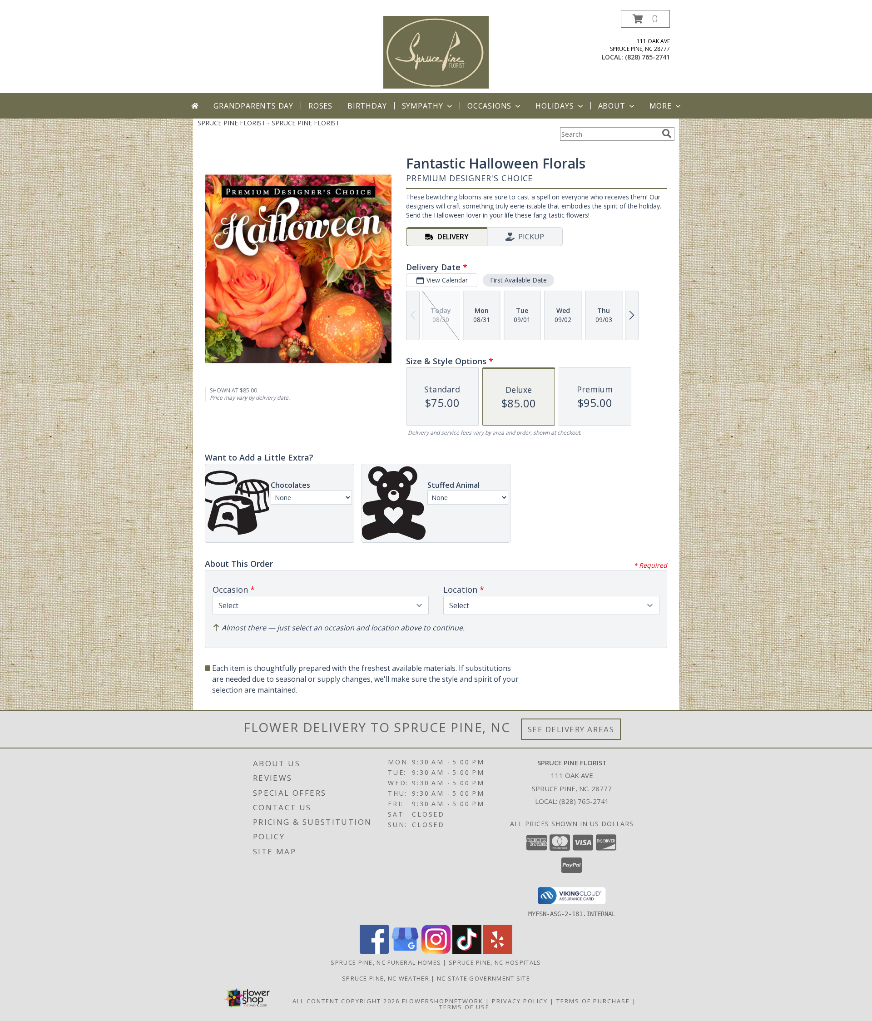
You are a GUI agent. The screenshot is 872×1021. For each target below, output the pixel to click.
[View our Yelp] (497, 951)
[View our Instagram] (436, 951)
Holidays (554, 106)
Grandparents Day (253, 106)
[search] (666, 134)
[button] (645, 19)
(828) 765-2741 (647, 57)
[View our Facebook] (374, 951)
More (660, 106)
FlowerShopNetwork (442, 1001)
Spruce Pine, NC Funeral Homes (386, 962)
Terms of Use (464, 1007)
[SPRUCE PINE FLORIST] (436, 51)
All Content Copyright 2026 (346, 1001)
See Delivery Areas (571, 729)
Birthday (366, 106)
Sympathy (422, 106)
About (611, 106)
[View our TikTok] (466, 951)
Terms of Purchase (593, 1001)
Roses (320, 106)
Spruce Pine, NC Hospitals (495, 962)
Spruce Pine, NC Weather (385, 978)
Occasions (489, 106)
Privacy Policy (520, 1001)
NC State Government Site (483, 978)
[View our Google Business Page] (405, 951)
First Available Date (518, 280)
